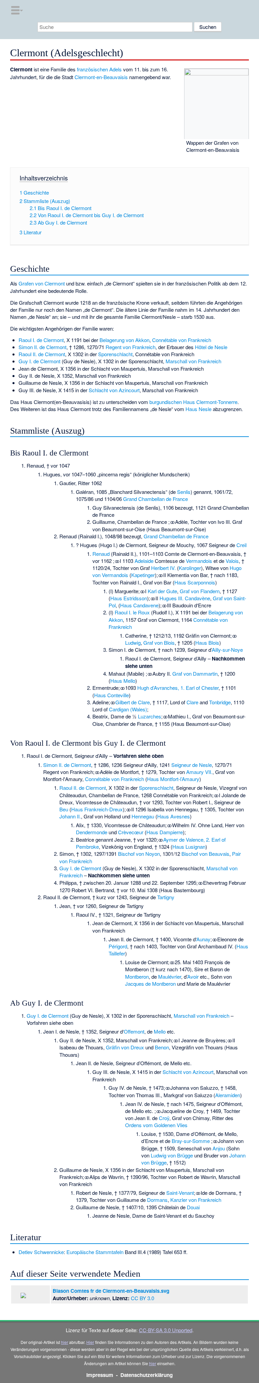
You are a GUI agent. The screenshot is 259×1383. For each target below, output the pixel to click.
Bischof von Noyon (139, 853)
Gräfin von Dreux (125, 1047)
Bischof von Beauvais (205, 853)
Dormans (157, 1199)
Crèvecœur (130, 832)
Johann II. (70, 816)
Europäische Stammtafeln (94, 1251)
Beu (63, 809)
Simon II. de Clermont (42, 346)
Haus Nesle (198, 408)
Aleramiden (227, 1095)
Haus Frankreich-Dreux (97, 809)
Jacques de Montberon (150, 983)
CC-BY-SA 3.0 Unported (165, 1330)
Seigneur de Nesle (191, 764)
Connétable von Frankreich (181, 339)
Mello (160, 1031)
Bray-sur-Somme (191, 1140)
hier (64, 1342)
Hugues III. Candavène (185, 598)
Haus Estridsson (128, 598)
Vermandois (199, 560)
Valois (232, 560)
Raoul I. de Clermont (41, 339)
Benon (162, 1047)
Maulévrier (169, 976)
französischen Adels (99, 69)
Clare (192, 702)
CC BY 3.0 (142, 1298)
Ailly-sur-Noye (227, 649)
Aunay (203, 939)
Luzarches (149, 716)
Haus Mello (122, 680)
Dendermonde (91, 832)
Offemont (134, 1031)
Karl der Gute (162, 591)
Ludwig (133, 642)
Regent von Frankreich (130, 346)
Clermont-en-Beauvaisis (101, 76)
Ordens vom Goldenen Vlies (156, 1124)
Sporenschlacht (115, 354)
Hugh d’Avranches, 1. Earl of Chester (178, 687)
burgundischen (165, 401)
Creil (241, 544)
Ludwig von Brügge (172, 1155)
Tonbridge (220, 702)
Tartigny (165, 897)
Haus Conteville (111, 695)
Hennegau (143, 816)
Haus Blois (207, 642)
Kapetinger (143, 574)
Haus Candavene (139, 605)
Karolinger (190, 567)
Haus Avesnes (173, 816)
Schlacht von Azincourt (114, 390)
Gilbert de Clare (132, 702)
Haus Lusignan (188, 846)
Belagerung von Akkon (124, 339)
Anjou (218, 1148)
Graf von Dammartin (195, 673)
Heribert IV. (163, 567)
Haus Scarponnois (194, 582)
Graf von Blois (159, 642)
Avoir (193, 976)
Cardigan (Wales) (128, 709)
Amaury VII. (199, 771)
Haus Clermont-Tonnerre (210, 401)
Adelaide (144, 560)
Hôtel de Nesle (211, 346)
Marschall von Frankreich (193, 361)
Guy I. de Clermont (39, 361)
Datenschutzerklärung (146, 1375)
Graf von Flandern (200, 591)
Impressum (99, 1375)
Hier (90, 1342)
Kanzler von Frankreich (195, 1199)
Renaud (101, 553)
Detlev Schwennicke (41, 1251)
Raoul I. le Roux (132, 612)
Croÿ (164, 1117)
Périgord (118, 946)
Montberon (137, 976)
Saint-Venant (180, 1192)
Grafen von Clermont (42, 283)
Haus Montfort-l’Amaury (173, 778)
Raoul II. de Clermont (42, 354)
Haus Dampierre (164, 832)
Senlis (184, 491)
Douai (193, 1207)
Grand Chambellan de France (155, 498)
